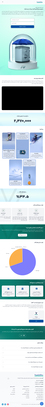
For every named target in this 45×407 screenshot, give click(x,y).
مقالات (14, 389)
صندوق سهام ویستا (39, 394)
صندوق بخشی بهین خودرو (38, 392)
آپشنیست (27, 397)
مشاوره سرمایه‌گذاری (25, 394)
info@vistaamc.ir (38, 384)
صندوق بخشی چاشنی (39, 399)
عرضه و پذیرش (26, 392)
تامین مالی (27, 390)
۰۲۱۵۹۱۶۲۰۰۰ (37, 382)
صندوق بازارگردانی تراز (39, 397)
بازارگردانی (27, 396)
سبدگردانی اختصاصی (25, 389)
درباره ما (13, 390)
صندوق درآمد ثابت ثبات (39, 389)
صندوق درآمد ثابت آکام (39, 390)
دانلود (21, 335)
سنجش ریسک (12, 394)
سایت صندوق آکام (22, 235)
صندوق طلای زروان (40, 396)
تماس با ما (13, 392)
